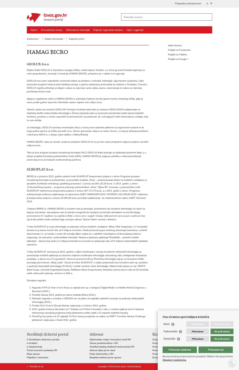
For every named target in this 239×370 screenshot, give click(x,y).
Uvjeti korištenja (134, 366)
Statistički (169, 338)
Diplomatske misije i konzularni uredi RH (110, 339)
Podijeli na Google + (178, 59)
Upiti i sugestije (135, 30)
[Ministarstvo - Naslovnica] (73, 17)
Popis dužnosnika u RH (101, 354)
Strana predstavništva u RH (104, 343)
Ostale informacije (53, 39)
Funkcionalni (170, 331)
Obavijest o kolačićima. (174, 360)
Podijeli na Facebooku (179, 50)
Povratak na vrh (37, 366)
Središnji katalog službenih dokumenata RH (112, 346)
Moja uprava (33, 354)
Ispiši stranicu (175, 45)
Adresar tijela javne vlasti (102, 350)
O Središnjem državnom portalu (43, 339)
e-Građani (32, 343)
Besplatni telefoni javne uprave (105, 357)
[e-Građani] (41, 4)
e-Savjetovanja (34, 346)
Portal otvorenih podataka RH (42, 350)
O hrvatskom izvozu (51, 30)
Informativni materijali (78, 30)
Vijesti (33, 30)
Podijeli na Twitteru (177, 54)
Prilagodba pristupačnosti (188, 3)
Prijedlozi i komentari (37, 357)
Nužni (166, 324)
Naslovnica (32, 39)
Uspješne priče (76, 39)
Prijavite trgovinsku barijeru (108, 30)
